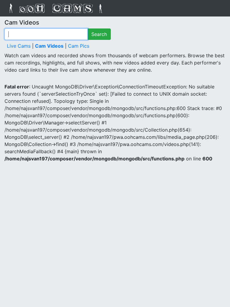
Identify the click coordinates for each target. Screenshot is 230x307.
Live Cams (19, 46)
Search (99, 34)
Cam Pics (78, 46)
